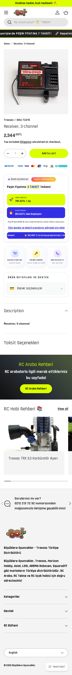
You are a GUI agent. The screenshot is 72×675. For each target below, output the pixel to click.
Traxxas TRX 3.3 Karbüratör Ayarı (33, 458)
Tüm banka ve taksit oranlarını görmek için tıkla (36, 228)
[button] (66, 12)
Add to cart (49, 153)
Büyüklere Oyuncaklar (23, 665)
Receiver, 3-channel (24, 43)
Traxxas (8, 120)
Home (7, 43)
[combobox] (36, 22)
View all (63, 409)
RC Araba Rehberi (36, 388)
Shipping (25, 142)
